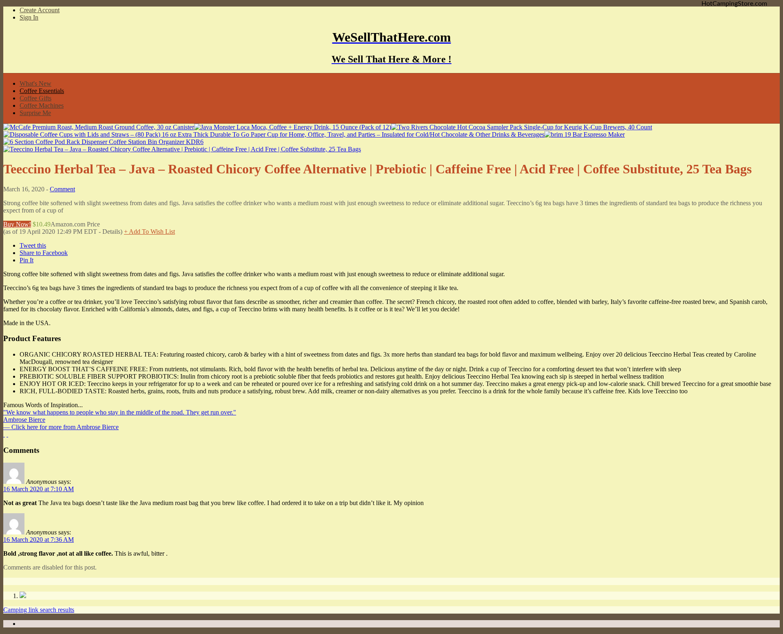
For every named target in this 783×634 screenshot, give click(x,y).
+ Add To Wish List (149, 231)
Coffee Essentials (42, 90)
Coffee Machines (42, 105)
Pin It (26, 260)
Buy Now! (17, 224)
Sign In (29, 17)
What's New (35, 83)
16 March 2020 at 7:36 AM (38, 539)
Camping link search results (38, 609)
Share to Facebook (44, 252)
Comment (62, 189)
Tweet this (33, 245)
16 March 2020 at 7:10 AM (38, 488)
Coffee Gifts (35, 98)
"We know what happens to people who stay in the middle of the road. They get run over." (119, 412)
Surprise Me (35, 112)
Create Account (40, 10)
